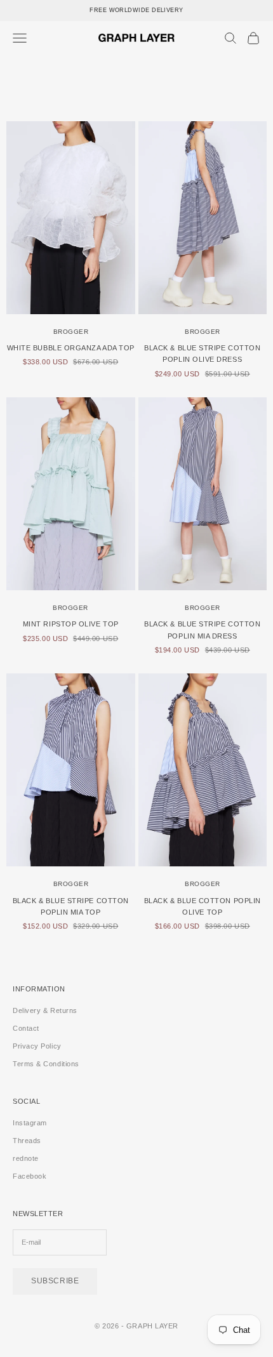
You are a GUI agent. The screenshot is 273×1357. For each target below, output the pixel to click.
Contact (26, 1028)
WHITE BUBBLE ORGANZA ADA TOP (71, 348)
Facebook (29, 1176)
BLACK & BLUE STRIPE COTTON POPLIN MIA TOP (71, 906)
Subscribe (55, 1280)
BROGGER (71, 331)
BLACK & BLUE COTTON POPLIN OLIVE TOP (202, 906)
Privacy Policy (37, 1046)
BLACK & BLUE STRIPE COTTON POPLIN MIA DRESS (202, 629)
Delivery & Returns (45, 1010)
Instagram (30, 1123)
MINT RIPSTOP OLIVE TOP (71, 624)
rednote (26, 1158)
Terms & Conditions (46, 1064)
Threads (27, 1140)
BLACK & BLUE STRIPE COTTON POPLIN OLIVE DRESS (202, 353)
